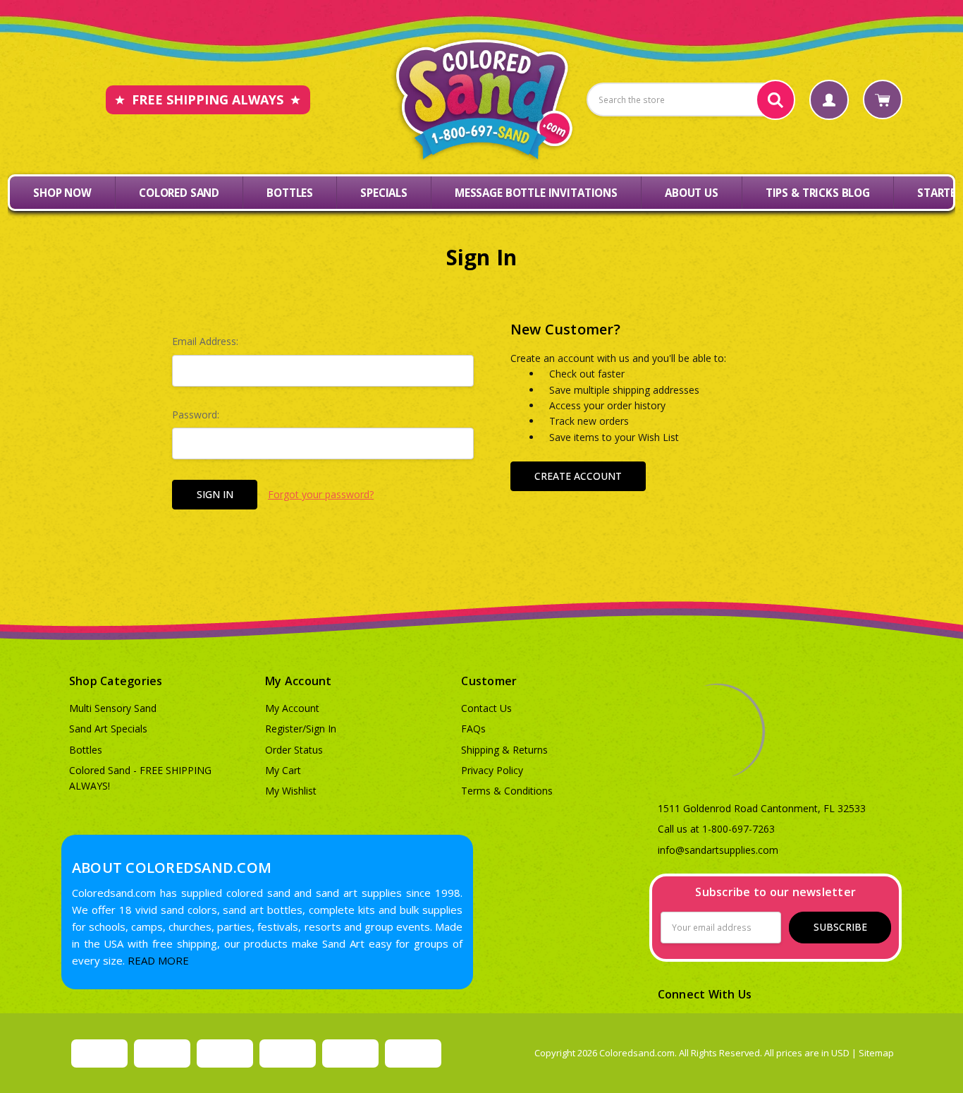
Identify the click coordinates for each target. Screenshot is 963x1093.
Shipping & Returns (504, 749)
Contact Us (486, 708)
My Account (292, 708)
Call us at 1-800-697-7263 (716, 828)
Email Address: (205, 341)
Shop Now (62, 193)
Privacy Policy (492, 770)
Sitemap (876, 1052)
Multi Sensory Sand (113, 708)
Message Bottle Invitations (536, 193)
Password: (195, 414)
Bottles (289, 193)
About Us (691, 193)
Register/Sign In (300, 728)
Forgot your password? (321, 494)
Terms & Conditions (507, 790)
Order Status (294, 749)
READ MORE (158, 960)
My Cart (283, 770)
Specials (383, 193)
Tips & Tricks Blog (818, 193)
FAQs (473, 728)
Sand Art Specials (108, 728)
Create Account (578, 476)
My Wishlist (291, 790)
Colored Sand (179, 193)
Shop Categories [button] (116, 681)
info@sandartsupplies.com (718, 850)
